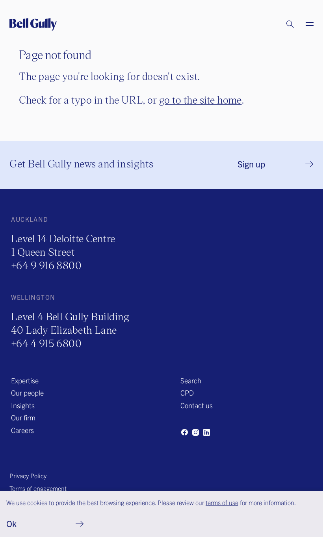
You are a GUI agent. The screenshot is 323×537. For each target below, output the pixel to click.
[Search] (282, 24)
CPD (187, 392)
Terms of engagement (38, 488)
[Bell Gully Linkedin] (206, 432)
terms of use (222, 502)
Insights (23, 405)
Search (190, 380)
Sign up (251, 163)
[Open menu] (305, 24)
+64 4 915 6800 (46, 343)
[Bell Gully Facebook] (184, 432)
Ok (11, 523)
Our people (27, 392)
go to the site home (200, 99)
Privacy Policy (27, 475)
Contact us (196, 405)
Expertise (25, 380)
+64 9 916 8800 (46, 265)
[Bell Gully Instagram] (195, 432)
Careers (22, 430)
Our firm (23, 417)
